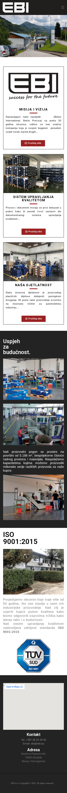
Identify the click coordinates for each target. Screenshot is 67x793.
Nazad (4, 33)
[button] (33, 143)
